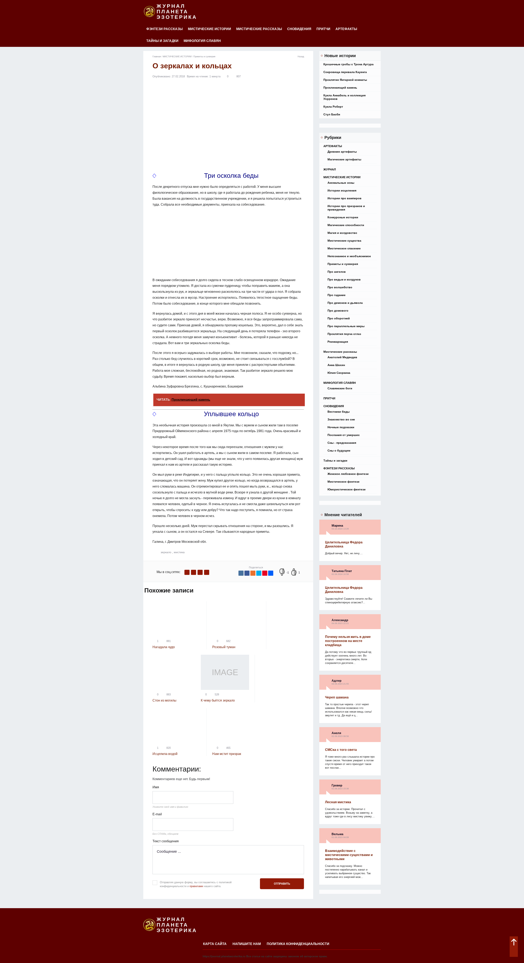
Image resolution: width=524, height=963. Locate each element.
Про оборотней (339, 318)
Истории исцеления (342, 190)
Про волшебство (340, 287)
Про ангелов (337, 271)
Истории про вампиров (344, 198)
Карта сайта (215, 944)
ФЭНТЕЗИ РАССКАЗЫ (164, 29)
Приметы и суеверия (343, 264)
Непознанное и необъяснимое (349, 256)
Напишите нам (247, 944)
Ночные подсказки (341, 427)
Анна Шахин (336, 365)
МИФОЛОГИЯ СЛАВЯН (202, 41)
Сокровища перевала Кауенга (345, 72)
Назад (301, 56)
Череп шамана (337, 697)
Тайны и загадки (162, 41)
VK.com (193, 572)
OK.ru (206, 572)
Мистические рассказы (259, 29)
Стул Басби (331, 114)
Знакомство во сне (341, 419)
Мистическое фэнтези (343, 481)
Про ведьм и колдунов (344, 279)
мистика (179, 552)
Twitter (200, 572)
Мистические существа (344, 240)
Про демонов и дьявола (345, 302)
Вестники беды (339, 411)
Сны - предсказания (342, 442)
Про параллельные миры (346, 326)
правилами (196, 886)
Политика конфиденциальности (298, 944)
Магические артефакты (344, 159)
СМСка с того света (341, 749)
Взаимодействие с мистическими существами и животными (349, 855)
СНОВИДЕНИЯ (299, 29)
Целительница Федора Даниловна (344, 544)
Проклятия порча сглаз (344, 334)
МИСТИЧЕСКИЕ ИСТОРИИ (209, 29)
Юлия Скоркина (339, 372)
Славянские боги (340, 388)
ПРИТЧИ (323, 29)
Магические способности (346, 225)
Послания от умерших (344, 435)
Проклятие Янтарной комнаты (345, 79)
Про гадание (337, 295)
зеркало (166, 552)
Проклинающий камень (340, 87)
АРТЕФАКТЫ (346, 29)
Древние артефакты (342, 151)
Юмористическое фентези (347, 489)
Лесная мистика (338, 802)
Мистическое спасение (344, 248)
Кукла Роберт (333, 106)
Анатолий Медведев (342, 357)
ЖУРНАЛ (329, 169)
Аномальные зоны (341, 182)
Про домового (338, 310)
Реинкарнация (338, 341)
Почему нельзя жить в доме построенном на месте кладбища (348, 641)
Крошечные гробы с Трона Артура (348, 64)
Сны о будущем (339, 450)
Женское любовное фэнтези (348, 473)
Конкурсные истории (343, 217)
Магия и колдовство (342, 232)
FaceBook (187, 572)
